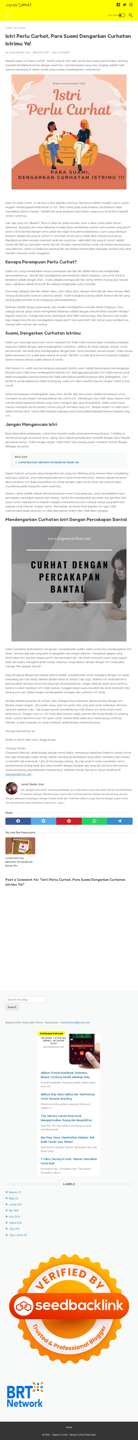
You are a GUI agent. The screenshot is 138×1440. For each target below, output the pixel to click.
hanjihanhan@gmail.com (75, 1022)
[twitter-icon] (124, 5)
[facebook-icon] (118, 5)
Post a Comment (61, 52)
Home (69, 1427)
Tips (14, 1229)
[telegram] (120, 821)
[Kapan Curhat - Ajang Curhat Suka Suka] (21, 5)
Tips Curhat (18, 1235)
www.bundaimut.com (18, 774)
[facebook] (18, 821)
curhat (15, 1204)
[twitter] (43, 821)
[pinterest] (69, 821)
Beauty (15, 1192)
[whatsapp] (94, 821)
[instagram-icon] (131, 5)
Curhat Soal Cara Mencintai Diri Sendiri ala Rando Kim (49, 462)
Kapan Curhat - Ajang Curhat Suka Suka (74, 1434)
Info (14, 1216)
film (14, 1210)
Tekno (15, 1223)
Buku (13, 1198)
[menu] (9, 15)
